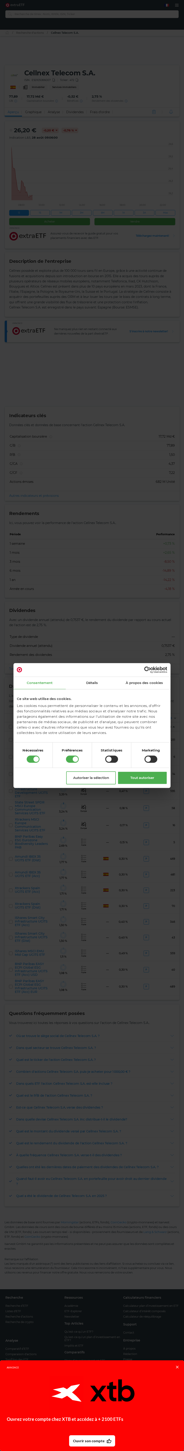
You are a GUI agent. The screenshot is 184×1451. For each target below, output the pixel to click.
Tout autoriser (142, 778)
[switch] (72, 759)
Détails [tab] (92, 683)
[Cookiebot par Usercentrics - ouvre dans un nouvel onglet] (147, 669)
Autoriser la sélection (91, 778)
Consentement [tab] (40, 683)
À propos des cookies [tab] (144, 683)
